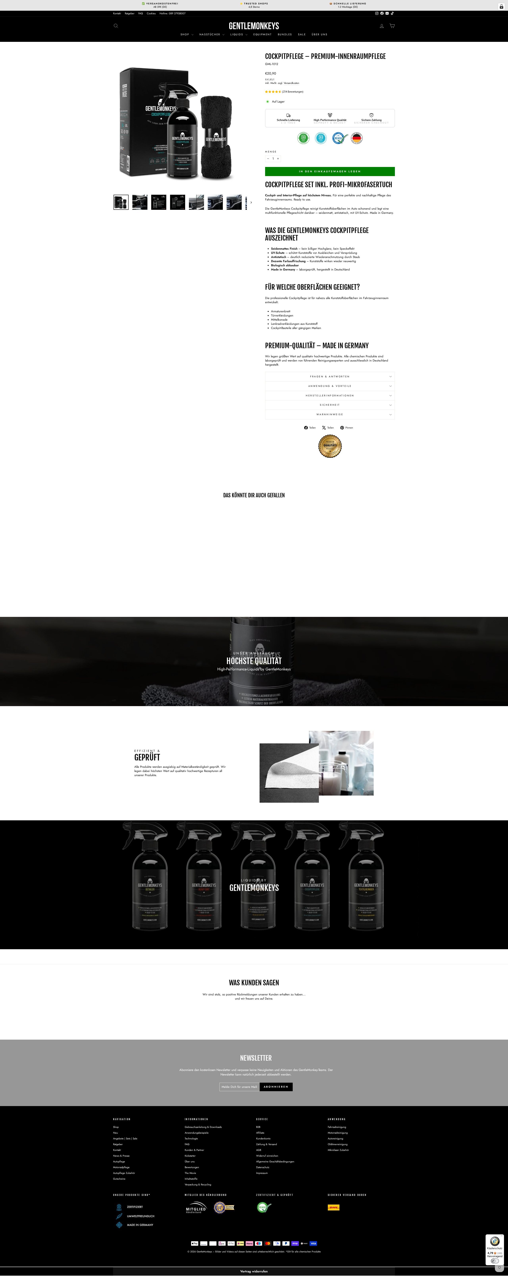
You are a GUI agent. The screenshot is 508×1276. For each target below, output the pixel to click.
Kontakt (117, 13)
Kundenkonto (263, 1138)
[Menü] (501, 1236)
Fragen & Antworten (330, 376)
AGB (258, 1150)
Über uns (319, 34)
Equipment (262, 34)
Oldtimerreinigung (337, 1144)
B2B (258, 1127)
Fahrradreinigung (337, 1127)
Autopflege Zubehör (124, 1173)
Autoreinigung (335, 1138)
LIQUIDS (237, 34)
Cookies (151, 13)
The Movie (190, 1173)
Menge (271, 151)
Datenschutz (262, 1167)
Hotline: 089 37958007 (173, 13)
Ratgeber (129, 13)
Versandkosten (291, 83)
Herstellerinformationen (330, 395)
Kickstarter (190, 1156)
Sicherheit (330, 405)
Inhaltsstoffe (191, 1179)
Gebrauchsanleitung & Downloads (203, 1127)
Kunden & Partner (194, 1150)
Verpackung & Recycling (198, 1184)
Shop (185, 34)
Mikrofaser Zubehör (338, 1150)
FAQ (140, 13)
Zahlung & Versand (266, 1144)
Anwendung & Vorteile (330, 386)
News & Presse (121, 1156)
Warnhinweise (330, 414)
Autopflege (119, 1161)
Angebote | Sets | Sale (125, 1138)
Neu (115, 1133)
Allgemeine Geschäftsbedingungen (275, 1161)
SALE (302, 34)
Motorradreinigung (338, 1133)
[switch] (495, 1261)
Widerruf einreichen (267, 1156)
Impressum (262, 1173)
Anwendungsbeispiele (197, 1133)
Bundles (285, 34)
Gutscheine (119, 1179)
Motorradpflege (121, 1167)
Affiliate (260, 1133)
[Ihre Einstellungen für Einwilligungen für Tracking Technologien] (501, 6)
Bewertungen (192, 1167)
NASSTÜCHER (210, 34)
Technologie (191, 1138)
